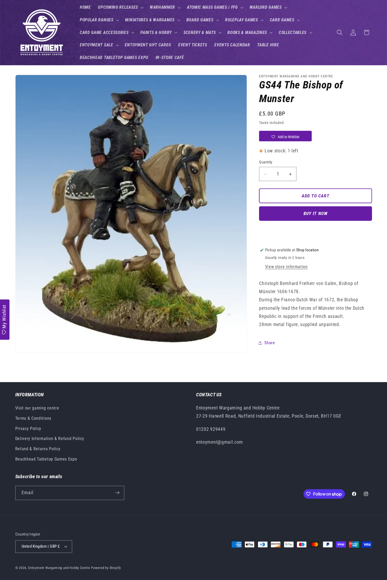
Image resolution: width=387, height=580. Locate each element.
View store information (286, 266)
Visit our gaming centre (37, 408)
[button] (120, 7)
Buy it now (316, 213)
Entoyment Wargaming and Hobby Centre (59, 568)
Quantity (265, 162)
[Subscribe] (117, 493)
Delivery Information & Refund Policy (49, 438)
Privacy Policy (28, 428)
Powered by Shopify (106, 568)
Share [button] (269, 342)
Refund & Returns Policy (38, 449)
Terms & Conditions (33, 418)
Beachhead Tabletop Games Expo (46, 459)
